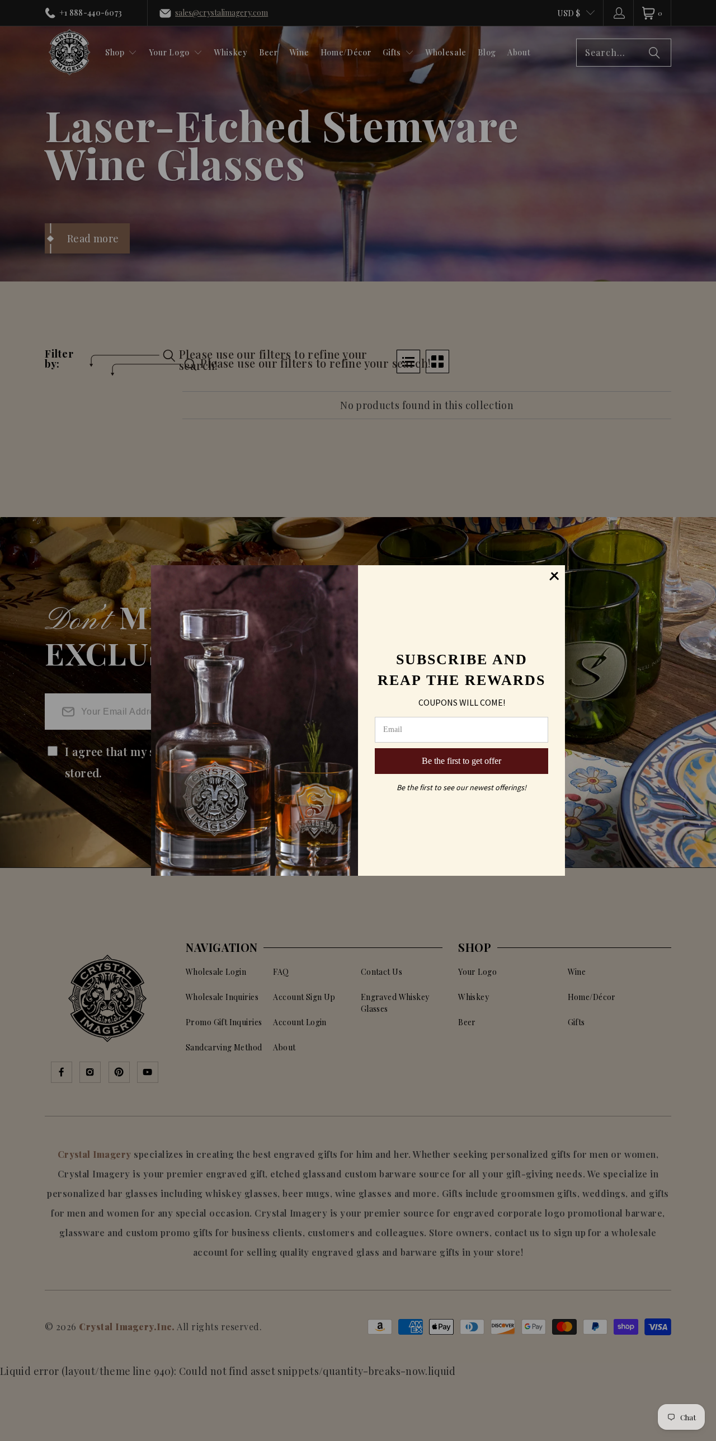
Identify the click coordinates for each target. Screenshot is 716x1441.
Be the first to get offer (461, 761)
